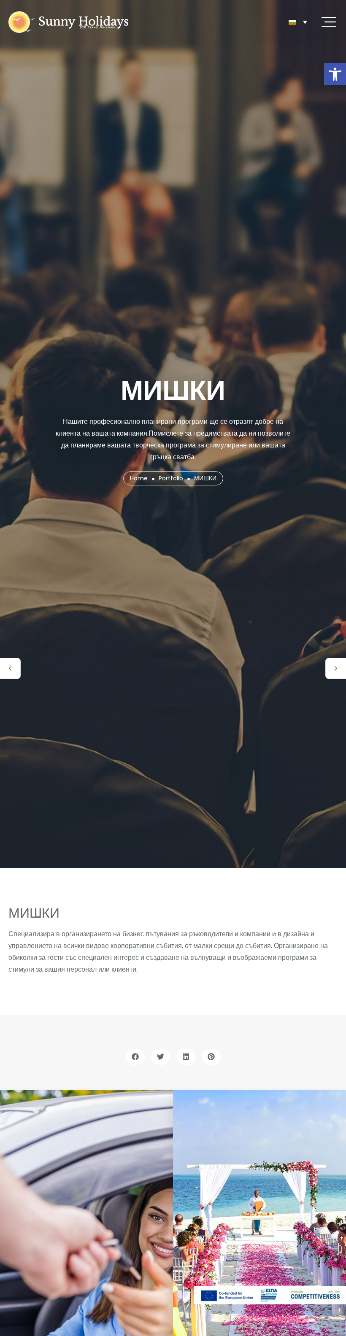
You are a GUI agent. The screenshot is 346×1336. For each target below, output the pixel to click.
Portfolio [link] (171, 478)
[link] (335, 74)
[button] (135, 1057)
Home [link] (139, 478)
